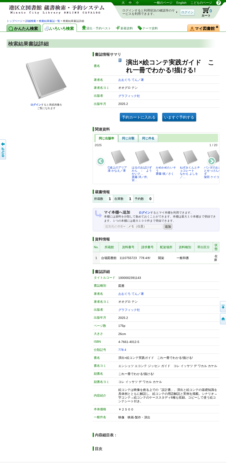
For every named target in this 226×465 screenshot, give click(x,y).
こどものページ (201, 2)
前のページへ (3, 149)
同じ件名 (148, 138)
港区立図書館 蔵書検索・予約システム (53, 9)
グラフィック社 (129, 96)
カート (207, 12)
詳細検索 (30, 21)
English (181, 2)
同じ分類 (128, 138)
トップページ (15, 21)
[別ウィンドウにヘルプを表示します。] (219, 2)
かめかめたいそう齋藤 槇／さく (166, 171)
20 (215, 145)
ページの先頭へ (222, 306)
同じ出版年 (106, 138)
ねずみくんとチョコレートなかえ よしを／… (190, 172)
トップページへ (222, 318)
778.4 (122, 350)
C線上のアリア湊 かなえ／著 (117, 169)
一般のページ (163, 2)
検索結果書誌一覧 (49, 21)
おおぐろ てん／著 (131, 79)
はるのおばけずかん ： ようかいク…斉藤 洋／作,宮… (142, 174)
